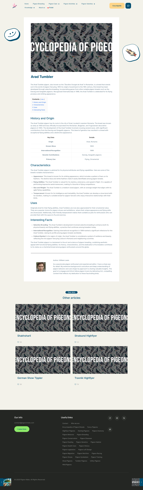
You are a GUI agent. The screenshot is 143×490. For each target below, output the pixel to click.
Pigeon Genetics (82, 442)
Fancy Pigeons (92, 427)
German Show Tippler (30, 377)
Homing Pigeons (83, 431)
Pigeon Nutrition (83, 453)
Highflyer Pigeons (68, 431)
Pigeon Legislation (68, 450)
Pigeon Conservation (69, 438)
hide (42, 99)
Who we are (75, 423)
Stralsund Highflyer (86, 335)
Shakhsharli (24, 335)
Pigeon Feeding (67, 442)
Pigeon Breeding (83, 434)
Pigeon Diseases (86, 438)
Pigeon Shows (67, 457)
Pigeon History (84, 446)
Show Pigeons (67, 461)
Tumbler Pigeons (81, 461)
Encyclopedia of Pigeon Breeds (73, 427)
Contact (65, 423)
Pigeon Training (96, 457)
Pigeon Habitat (96, 442)
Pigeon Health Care (69, 446)
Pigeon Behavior (68, 434)
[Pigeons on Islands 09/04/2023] (5, 482)
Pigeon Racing (97, 453)
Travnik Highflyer (84, 377)
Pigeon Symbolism (81, 457)
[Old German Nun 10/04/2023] (137, 482)
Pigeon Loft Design (85, 450)
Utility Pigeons (95, 461)
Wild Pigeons (67, 465)
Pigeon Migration (68, 453)
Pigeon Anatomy (98, 431)
